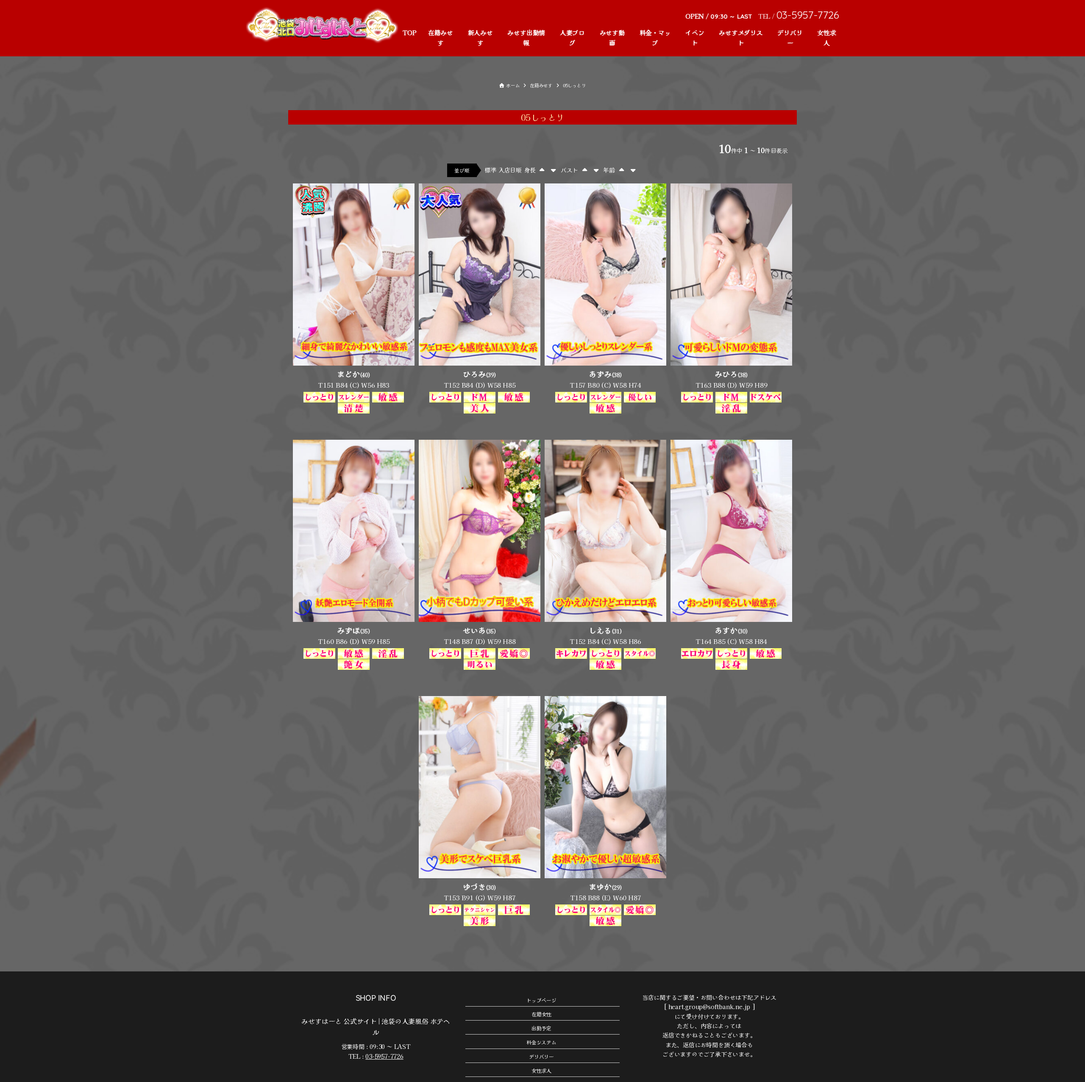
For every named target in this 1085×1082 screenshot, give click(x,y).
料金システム (541, 1042)
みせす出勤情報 (526, 37)
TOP (409, 32)
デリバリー (789, 37)
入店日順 (510, 170)
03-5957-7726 (384, 1056)
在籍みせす (440, 37)
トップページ (541, 1000)
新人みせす (480, 37)
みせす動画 (612, 37)
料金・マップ (655, 37)
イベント (694, 37)
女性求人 (826, 37)
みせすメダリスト (741, 37)
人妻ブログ (572, 37)
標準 (490, 170)
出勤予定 (541, 1028)
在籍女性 (541, 1014)
